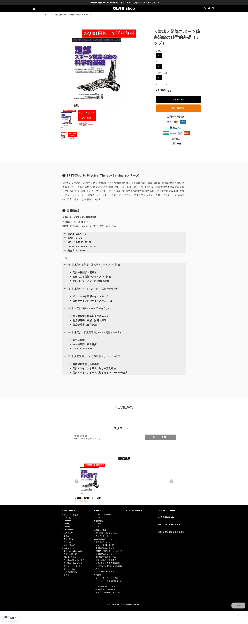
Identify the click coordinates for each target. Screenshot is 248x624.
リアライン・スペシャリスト (107, 578)
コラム (98, 527)
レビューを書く (160, 437)
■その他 (97, 575)
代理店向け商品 (70, 572)
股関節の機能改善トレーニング (108, 551)
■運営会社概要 (100, 530)
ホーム (47, 15)
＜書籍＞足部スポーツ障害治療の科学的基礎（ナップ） (88, 498)
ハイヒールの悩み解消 (104, 571)
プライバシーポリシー (104, 536)
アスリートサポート (72, 566)
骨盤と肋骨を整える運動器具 (107, 563)
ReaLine (67, 521)
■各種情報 (98, 521)
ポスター (67, 575)
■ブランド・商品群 (70, 515)
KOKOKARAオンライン (105, 586)
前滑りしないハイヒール (105, 542)
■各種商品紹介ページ (103, 539)
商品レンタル (69, 569)
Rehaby (67, 527)
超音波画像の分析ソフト (105, 548)
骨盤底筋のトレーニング (105, 554)
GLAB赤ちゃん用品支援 (105, 589)
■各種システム (68, 548)
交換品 (66, 536)
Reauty (67, 524)
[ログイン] (209, 8)
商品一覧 (67, 518)
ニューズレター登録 (102, 514)
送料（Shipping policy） (74, 551)
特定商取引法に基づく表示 (106, 533)
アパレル (67, 542)
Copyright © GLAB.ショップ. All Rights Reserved (123, 604)
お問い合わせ (99, 517)
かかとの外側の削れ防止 (105, 545)
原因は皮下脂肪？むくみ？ (106, 557)
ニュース (99, 524)
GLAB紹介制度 (70, 557)
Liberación (68, 530)
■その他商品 (67, 533)
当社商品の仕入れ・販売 (74, 560)
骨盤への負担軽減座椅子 (105, 560)
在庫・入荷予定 (70, 554)
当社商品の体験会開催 (73, 563)
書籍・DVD (68, 539)
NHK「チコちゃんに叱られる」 (108, 592)
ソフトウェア (69, 545)
